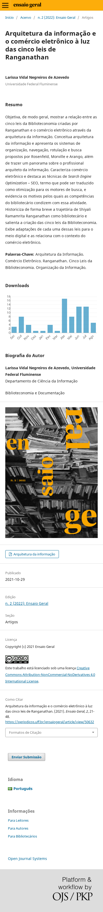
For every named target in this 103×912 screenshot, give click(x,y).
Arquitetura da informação (34, 554)
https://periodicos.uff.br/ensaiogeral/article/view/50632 (49, 721)
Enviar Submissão (26, 757)
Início (9, 17)
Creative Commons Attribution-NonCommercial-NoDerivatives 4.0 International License (50, 675)
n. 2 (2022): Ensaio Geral (56, 17)
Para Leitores (18, 820)
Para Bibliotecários (22, 836)
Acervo (25, 17)
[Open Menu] (5, 5)
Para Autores (18, 828)
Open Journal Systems (27, 858)
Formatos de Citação (25, 732)
